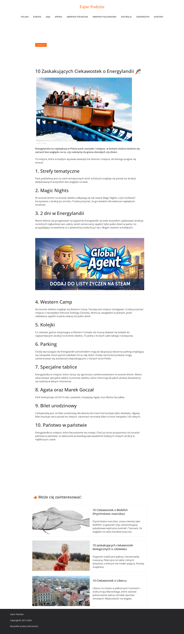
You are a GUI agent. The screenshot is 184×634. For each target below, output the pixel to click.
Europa (37, 16)
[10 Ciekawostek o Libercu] (61, 577)
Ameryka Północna (77, 16)
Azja (48, 16)
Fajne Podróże (92, 6)
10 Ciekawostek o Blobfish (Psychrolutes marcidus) (110, 512)
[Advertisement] (95, 45)
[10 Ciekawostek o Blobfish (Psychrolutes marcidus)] (61, 507)
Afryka (58, 16)
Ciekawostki (142, 16)
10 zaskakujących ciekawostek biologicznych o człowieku (113, 547)
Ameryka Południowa (104, 16)
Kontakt (158, 16)
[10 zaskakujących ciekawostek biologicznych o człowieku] (61, 542)
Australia (126, 16)
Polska (25, 16)
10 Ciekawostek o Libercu (110, 580)
